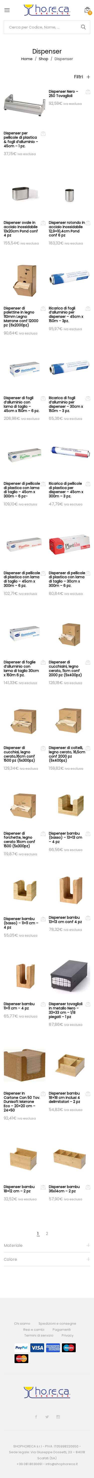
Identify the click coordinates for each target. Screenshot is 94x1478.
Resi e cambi (33, 1329)
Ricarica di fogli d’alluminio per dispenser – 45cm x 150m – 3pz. (66, 314)
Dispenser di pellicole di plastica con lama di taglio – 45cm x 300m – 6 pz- (22, 490)
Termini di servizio (38, 1335)
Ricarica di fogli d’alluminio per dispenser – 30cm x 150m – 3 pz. (66, 404)
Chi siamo (22, 1323)
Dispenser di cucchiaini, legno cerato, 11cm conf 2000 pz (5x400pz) (65, 668)
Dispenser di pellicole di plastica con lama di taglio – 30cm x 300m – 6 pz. (67, 579)
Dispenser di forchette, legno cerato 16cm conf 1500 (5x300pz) (19, 840)
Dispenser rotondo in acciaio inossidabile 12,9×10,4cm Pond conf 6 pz (67, 229)
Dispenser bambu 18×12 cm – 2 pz (19, 1189)
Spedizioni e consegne (57, 1323)
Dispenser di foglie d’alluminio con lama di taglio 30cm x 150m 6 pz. (21, 668)
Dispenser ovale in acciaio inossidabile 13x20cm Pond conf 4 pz (21, 229)
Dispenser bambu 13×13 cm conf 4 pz (65, 919)
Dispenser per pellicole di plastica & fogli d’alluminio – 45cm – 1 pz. (21, 139)
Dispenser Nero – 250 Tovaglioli (63, 93)
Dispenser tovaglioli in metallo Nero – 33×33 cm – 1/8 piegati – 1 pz (65, 1010)
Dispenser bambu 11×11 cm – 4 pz (19, 1006)
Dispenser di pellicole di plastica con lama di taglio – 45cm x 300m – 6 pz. (22, 579)
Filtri (79, 77)
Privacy (67, 1335)
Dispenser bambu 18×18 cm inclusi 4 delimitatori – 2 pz (64, 1097)
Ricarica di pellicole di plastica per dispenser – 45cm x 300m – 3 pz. (66, 490)
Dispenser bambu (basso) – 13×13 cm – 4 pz (65, 837)
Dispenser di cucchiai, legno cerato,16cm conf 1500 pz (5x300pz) (19, 754)
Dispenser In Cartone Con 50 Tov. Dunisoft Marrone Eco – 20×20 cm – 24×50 (22, 1102)
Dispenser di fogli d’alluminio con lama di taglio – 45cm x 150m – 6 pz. (21, 404)
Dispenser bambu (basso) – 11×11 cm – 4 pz (21, 923)
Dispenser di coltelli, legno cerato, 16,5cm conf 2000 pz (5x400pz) (67, 754)
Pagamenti (62, 1329)
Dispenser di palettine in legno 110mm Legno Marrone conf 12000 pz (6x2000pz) (21, 317)
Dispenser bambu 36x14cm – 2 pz (64, 1189)
